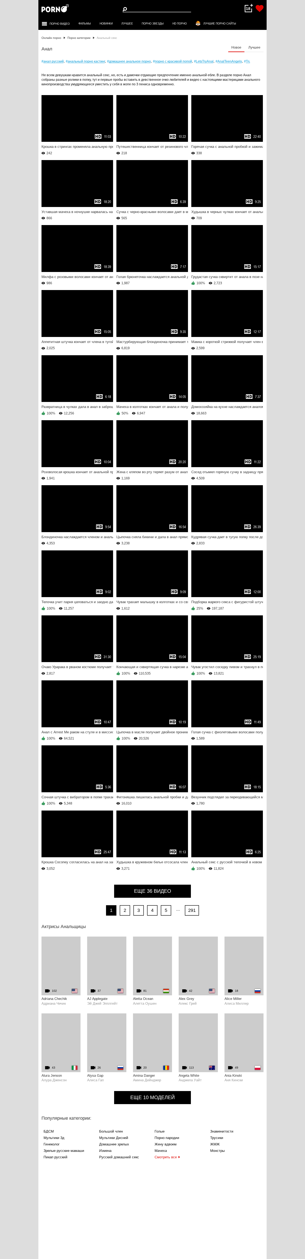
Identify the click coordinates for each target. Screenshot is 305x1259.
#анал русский (52, 61)
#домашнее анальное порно (129, 61)
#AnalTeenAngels (229, 61)
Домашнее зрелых (114, 1144)
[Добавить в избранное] (260, 8)
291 (192, 910)
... (178, 909)
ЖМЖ (215, 1144)
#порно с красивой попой (172, 61)
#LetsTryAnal (204, 61)
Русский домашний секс (119, 1157)
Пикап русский (55, 1157)
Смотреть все (166, 1157)
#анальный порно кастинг (85, 61)
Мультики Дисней (113, 1138)
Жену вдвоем (166, 1144)
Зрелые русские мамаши (64, 1151)
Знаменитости (221, 1131)
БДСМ (49, 1131)
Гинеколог (52, 1144)
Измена (105, 1151)
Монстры (217, 1151)
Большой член (111, 1131)
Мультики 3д (54, 1138)
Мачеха (161, 1151)
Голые (160, 1131)
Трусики (216, 1138)
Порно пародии (167, 1138)
